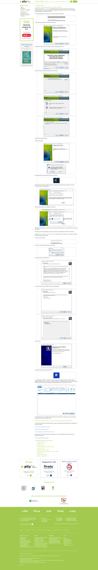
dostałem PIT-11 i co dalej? (39, 539)
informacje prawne (58, 530)
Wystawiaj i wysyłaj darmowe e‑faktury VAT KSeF (49, 467)
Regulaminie (37, 560)
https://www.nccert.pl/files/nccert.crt (42, 429)
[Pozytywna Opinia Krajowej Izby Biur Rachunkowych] (64, 500)
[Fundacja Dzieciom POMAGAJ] (63, 488)
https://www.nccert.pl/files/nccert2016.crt (42, 426)
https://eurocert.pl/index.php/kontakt (41, 437)
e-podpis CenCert (40, 452)
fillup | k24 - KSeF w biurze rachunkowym (26, 547)
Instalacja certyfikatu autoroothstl (43, 449)
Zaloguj (75, 1)
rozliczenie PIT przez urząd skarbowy (40, 547)
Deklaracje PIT (23, 8)
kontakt (28, 530)
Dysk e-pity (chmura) (24, 13)
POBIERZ (25, 35)
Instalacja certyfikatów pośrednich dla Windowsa (45, 446)
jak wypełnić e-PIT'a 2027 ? (38, 538)
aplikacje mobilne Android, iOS (25, 541)
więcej (28, 475)
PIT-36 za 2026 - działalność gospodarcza (41, 543)
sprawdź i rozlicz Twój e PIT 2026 (54, 537)
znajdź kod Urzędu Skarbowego (54, 542)
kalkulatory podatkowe (67, 540)
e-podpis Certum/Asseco (41, 442)
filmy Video (65, 538)
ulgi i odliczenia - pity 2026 (38, 540)
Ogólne (22, 7)
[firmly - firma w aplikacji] (61, 511)
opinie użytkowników (40, 530)
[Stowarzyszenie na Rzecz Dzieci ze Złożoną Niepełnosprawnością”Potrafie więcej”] (43, 488)
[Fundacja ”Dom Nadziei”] (34, 488)
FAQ (64, 537)
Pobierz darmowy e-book (26, 65)
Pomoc (68, 1)
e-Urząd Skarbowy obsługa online (54, 540)
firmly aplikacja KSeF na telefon (25, 546)
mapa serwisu (66, 530)
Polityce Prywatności (43, 560)
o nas (33, 530)
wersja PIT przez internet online (25, 540)
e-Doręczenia (23, 12)
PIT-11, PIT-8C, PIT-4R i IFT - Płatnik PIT (41, 546)
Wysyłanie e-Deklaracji (25, 11)
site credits (22, 564)
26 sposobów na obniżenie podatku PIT (41, 537)
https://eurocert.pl (46, 8)
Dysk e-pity (65, 544)
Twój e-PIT (52, 1)
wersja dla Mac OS (23, 538)
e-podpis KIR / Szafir (40, 448)
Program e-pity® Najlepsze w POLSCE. (26, 553)
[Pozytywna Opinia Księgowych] (34, 500)
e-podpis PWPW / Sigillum (41, 454)
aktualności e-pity (67, 542)
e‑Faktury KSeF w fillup (23, 544)
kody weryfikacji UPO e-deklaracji (54, 541)
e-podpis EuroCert (40, 443)
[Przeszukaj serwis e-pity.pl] (71, 1)
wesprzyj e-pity (49, 530)
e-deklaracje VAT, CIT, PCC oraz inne (55, 543)
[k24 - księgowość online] (49, 511)
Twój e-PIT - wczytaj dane (25, 9)
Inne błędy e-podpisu (40, 445)
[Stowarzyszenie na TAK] (72, 488)
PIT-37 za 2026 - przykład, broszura (40, 541)
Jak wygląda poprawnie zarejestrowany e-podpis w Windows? (48, 451)
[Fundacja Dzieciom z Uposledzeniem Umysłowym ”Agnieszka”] (24, 488)
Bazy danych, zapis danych (25, 14)
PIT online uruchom (38, 1)
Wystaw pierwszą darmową (69, 467)
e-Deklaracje (57, 1)
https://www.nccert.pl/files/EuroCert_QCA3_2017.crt (44, 431)
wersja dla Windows (23, 537)
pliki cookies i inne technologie (59, 560)
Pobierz (46, 1)
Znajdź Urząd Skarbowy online (26, 524)
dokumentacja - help (67, 539)
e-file (21, 530)
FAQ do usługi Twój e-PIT (53, 539)
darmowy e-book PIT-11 (68, 541)
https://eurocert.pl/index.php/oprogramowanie (47, 234)
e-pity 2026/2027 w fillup (24, 543)
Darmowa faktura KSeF (24, 545)
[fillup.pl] (37, 511)
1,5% (65, 1)
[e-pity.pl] (73, 511)
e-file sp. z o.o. (39, 558)
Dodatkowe (23, 15)
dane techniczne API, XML (68, 543)
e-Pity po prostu (25, 1)
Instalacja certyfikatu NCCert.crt (43, 455)
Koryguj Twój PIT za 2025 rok (28, 467)
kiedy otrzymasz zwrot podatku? (40, 545)
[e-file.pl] (25, 511)
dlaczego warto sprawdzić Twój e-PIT (55, 538)
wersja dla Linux (22, 539)
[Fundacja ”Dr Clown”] (53, 488)
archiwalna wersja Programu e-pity (25, 542)
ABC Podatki (62, 1)
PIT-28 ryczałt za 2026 (38, 542)
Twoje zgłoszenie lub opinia (68, 545)
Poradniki (36, 535)
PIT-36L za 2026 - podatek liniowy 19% (40, 544)
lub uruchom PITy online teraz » (26, 38)
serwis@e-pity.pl (26, 520)
